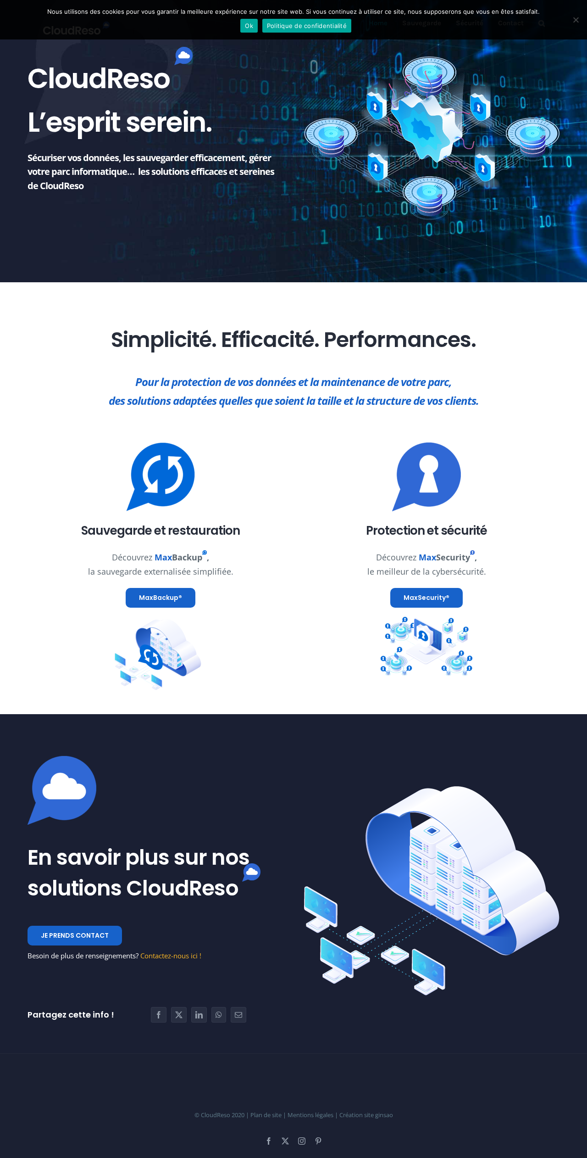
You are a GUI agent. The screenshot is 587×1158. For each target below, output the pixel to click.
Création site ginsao (366, 1115)
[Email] (238, 1015)
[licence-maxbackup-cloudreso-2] (160, 621)
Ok (249, 25)
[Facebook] (159, 1015)
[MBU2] (160, 446)
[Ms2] (426, 446)
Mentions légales (310, 1115)
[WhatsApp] (218, 1015)
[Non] (575, 19)
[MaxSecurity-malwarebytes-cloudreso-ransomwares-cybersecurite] (426, 621)
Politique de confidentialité (307, 25)
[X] (179, 1015)
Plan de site (266, 1115)
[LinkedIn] (199, 1015)
